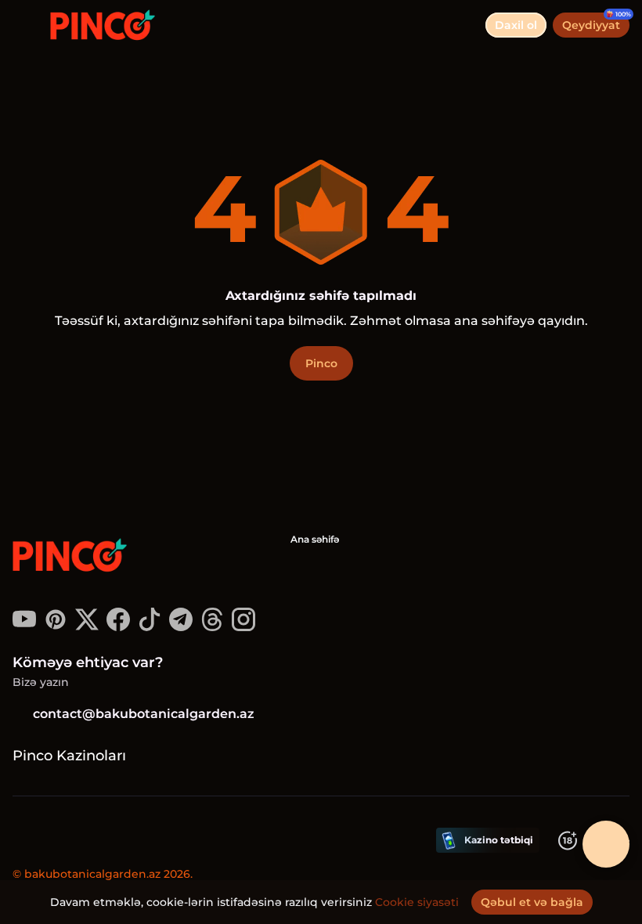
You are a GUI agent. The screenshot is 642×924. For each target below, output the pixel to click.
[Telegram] (181, 626)
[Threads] (212, 626)
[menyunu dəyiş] (25, 25)
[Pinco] (71, 557)
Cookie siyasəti (417, 902)
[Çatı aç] (605, 844)
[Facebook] (118, 626)
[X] (87, 626)
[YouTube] (24, 626)
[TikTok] (149, 626)
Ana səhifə (314, 539)
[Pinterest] (55, 626)
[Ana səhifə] (96, 25)
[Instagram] (243, 626)
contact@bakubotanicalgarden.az (143, 713)
